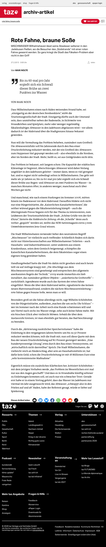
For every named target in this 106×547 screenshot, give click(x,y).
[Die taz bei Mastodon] (90, 407)
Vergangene (60, 478)
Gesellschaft (7, 429)
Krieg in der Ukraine (37, 437)
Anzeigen (6, 513)
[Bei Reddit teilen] (70, 400)
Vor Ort (58, 470)
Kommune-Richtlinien (91, 527)
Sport (4, 437)
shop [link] (25, 3)
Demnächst (60, 466)
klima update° (8, 472)
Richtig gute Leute (36, 441)
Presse (58, 437)
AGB (98, 530)
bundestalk (7, 465)
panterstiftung (87, 437)
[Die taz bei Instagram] (102, 407)
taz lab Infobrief (35, 476)
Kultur (4, 433)
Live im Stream (61, 474)
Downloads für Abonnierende (34, 514)
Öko (4, 425)
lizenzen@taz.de (38, 530)
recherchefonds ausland (92, 433)
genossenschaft (88, 425)
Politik (4, 421)
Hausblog (59, 425)
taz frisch (32, 468)
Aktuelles (59, 421)
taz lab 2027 (60, 482)
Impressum (90, 530)
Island (31, 421)
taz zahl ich (86, 429)
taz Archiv (85, 477)
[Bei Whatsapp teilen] (58, 400)
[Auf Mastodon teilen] (40, 400)
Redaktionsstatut (73, 527)
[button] (103, 21)
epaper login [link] (97, 3)
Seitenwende (61, 534)
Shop (4, 509)
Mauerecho (7, 476)
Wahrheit (6, 448)
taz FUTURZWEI (88, 469)
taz (9, 406)
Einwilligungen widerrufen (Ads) (82, 534)
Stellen (58, 433)
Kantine (5, 505)
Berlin (4, 441)
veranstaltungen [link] (15, 3)
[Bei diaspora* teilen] (64, 400)
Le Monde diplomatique (91, 473)
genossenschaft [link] (84, 3)
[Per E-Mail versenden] (34, 400)
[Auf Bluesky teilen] (46, 400)
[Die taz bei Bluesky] (96, 407)
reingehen (6, 484)
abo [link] (74, 3)
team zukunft (34, 465)
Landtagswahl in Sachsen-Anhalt (35, 427)
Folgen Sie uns (80, 406)
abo (83, 421)
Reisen (5, 501)
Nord (4, 444)
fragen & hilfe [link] (34, 3)
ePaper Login (34, 508)
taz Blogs (85, 465)
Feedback (32, 500)
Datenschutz (78, 530)
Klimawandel (34, 444)
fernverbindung (9, 468)
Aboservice (33, 504)
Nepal (31, 433)
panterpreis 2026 (89, 441)
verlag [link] (4, 3)
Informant (67, 530)
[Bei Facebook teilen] (52, 400)
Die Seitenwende (62, 429)
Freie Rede (7, 480)
